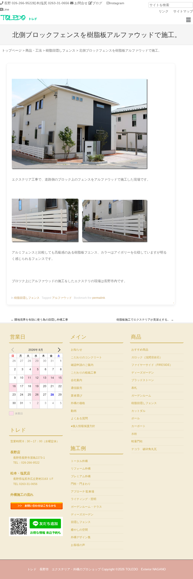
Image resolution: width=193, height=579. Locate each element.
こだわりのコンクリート (86, 357)
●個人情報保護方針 (83, 426)
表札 (134, 388)
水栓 (134, 433)
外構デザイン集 (81, 537)
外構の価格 (78, 403)
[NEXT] (58, 349)
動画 (73, 410)
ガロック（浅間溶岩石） (146, 357)
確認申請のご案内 (82, 365)
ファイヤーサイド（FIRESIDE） (152, 365)
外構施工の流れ (21, 494)
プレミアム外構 (81, 476)
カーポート (138, 426)
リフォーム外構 (81, 468)
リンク (164, 11)
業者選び (76, 395)
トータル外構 (79, 461)
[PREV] (13, 349)
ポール (135, 418)
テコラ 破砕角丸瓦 (144, 449)
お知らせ (76, 349)
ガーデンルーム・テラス (86, 506)
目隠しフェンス (81, 522)
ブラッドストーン (142, 380)
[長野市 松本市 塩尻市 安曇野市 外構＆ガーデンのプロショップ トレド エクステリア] (24, 21)
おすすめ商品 (139, 349)
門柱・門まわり (81, 483)
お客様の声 (78, 545)
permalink (98, 297)
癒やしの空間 (79, 529)
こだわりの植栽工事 (83, 372)
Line (6, 9)
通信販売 (76, 388)
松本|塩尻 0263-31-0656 (51, 3)
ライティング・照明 (83, 499)
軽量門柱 (137, 441)
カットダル (138, 410)
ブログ (97, 3)
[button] (188, 19)
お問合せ (81, 3)
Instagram (116, 3)
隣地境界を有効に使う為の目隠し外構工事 (39, 319)
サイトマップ (183, 11)
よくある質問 (79, 418)
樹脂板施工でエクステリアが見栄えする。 (145, 319)
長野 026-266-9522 (18, 3)
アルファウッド (62, 297)
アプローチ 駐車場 (82, 491)
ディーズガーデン (82, 514)
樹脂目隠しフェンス (27, 297)
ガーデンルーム (141, 395)
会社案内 (76, 380)
